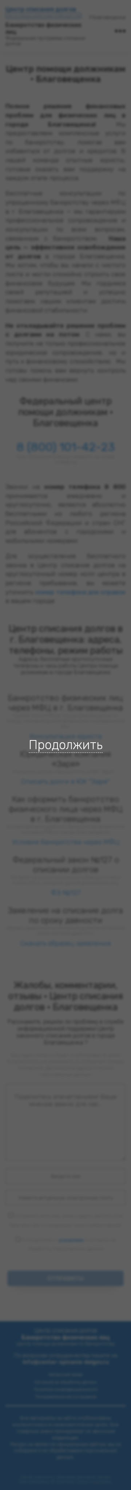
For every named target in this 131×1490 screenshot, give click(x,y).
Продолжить (66, 744)
